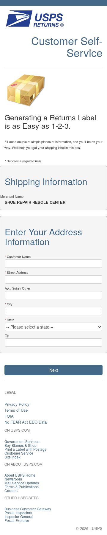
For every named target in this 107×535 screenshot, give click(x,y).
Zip (7, 335)
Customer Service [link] (18, 452)
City (9, 303)
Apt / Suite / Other (17, 288)
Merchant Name (11, 196)
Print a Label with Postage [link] (25, 449)
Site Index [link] (12, 456)
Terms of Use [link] (16, 410)
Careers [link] (11, 490)
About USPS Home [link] (19, 475)
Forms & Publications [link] (21, 486)
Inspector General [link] (18, 516)
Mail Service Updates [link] (21, 482)
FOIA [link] (9, 416)
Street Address (18, 272)
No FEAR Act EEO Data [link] (25, 422)
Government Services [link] (21, 441)
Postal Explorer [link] (16, 520)
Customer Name (19, 256)
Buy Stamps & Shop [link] (20, 445)
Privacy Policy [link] (16, 404)
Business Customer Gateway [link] (27, 508)
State (10, 319)
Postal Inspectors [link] (18, 512)
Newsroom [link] (13, 478)
